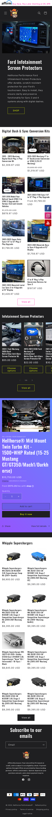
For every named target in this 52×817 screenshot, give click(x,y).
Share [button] (8, 526)
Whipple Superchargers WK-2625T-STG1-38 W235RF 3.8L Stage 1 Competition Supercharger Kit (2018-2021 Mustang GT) (38, 574)
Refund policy (40, 805)
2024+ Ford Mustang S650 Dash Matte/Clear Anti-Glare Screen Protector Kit (11, 352)
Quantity (6, 491)
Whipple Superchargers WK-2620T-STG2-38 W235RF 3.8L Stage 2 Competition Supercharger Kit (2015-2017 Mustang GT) (13, 700)
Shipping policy (42, 809)
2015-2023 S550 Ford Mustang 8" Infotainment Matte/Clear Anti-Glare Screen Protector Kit (33, 354)
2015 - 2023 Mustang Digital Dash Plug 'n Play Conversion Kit (12, 158)
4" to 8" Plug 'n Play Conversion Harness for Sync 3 (37, 282)
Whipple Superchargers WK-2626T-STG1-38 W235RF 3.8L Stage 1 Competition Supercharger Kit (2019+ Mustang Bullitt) (38, 616)
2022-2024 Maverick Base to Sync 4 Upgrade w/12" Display (38, 247)
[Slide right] (32, 380)
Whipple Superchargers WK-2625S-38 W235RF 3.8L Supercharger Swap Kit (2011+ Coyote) (12, 572)
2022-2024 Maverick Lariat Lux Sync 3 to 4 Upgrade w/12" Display (13, 287)
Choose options (11, 369)
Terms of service (26, 809)
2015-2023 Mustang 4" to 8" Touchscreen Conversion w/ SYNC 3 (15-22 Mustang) (38, 160)
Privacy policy (11, 809)
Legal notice (27, 814)
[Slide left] (20, 380)
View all (26, 302)
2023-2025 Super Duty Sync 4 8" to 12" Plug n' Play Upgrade (11, 241)
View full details (39, 526)
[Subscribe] (43, 745)
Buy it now (26, 514)
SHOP (16, 110)
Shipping (5, 481)
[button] (5, 13)
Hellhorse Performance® (22, 805)
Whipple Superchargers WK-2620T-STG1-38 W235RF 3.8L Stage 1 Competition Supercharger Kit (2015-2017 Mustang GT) (38, 658)
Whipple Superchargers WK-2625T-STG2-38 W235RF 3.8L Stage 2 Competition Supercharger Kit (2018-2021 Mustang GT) (13, 616)
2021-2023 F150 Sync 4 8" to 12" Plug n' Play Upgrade (38, 196)
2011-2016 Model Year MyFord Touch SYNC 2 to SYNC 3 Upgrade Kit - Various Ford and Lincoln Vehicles (12, 201)
